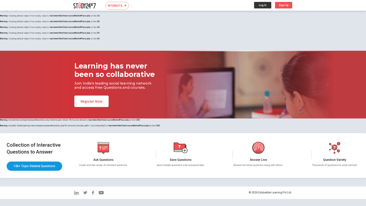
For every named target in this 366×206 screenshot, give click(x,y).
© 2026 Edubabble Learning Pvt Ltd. (270, 192)
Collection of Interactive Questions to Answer (34, 148)
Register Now (91, 101)
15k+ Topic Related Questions (34, 166)
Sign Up (283, 5)
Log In (262, 5)
